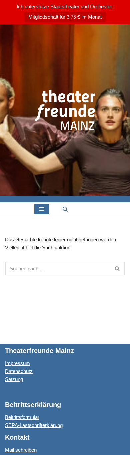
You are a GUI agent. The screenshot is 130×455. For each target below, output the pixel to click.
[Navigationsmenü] (41, 209)
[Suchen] (65, 209)
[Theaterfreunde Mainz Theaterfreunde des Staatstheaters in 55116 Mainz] (65, 110)
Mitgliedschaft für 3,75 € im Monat (65, 17)
